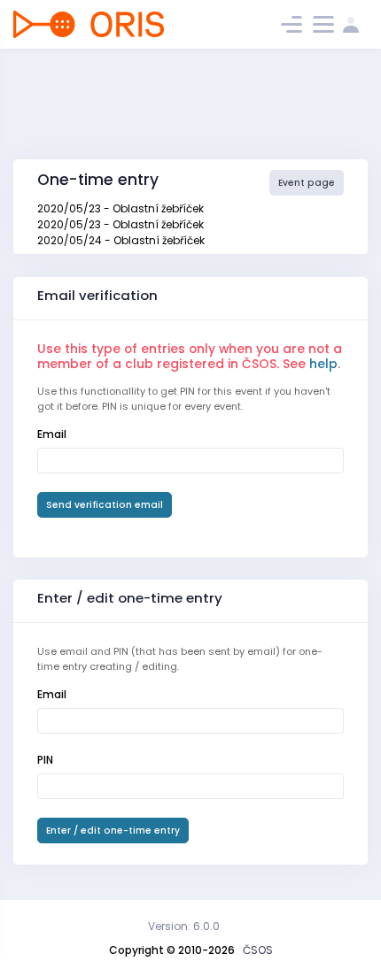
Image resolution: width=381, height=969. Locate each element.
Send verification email (104, 504)
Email (51, 434)
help (323, 364)
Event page (306, 182)
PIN (45, 759)
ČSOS (258, 949)
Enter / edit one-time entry (113, 830)
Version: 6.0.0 (184, 926)
